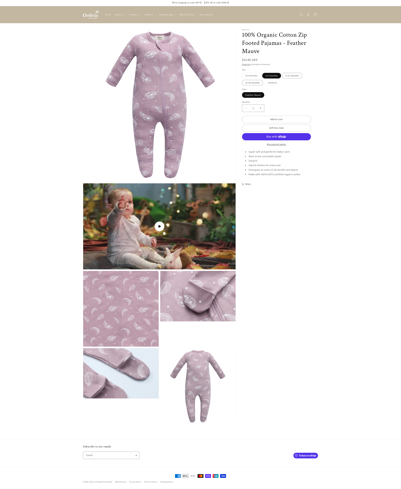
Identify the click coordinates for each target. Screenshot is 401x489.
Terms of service (150, 482)
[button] (120, 14)
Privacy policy (135, 482)
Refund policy (120, 482)
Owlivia (92, 482)
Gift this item (276, 127)
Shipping (246, 64)
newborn (274, 83)
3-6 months (272, 75)
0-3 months (253, 76)
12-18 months (252, 82)
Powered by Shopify (104, 482)
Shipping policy (166, 482)
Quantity (246, 102)
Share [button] (248, 184)
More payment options (276, 144)
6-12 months (292, 75)
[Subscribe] (135, 455)
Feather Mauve (253, 95)
